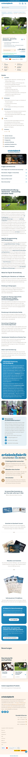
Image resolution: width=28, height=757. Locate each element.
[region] (14, 0)
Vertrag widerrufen (14, 755)
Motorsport (23, 702)
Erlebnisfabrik (4, 12)
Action (17, 702)
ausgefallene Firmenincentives (7, 13)
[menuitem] (2, 712)
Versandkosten (23, 51)
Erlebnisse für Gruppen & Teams (19, 12)
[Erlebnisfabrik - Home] (7, 3)
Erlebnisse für (10, 12)
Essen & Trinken (7, 704)
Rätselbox (10, 707)
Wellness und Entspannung (17, 704)
